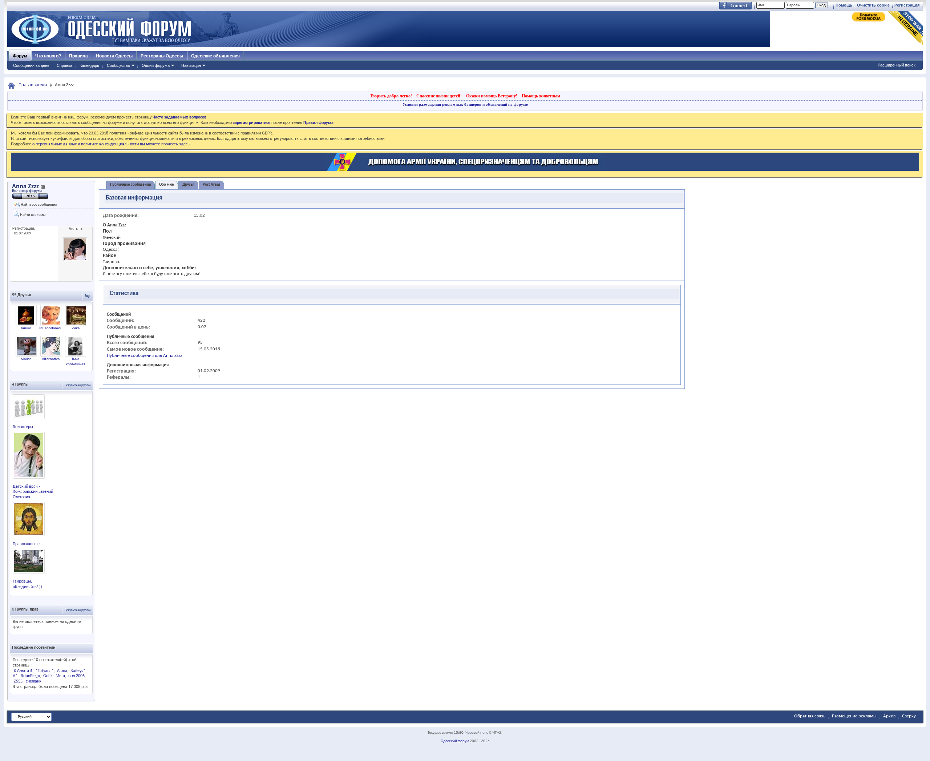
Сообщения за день (31, 65)
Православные (26, 544)
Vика (76, 328)
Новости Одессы (114, 56)
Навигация (191, 65)
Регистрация (906, 5)
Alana (62, 671)
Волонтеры (23, 427)
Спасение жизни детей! (439, 95)
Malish (26, 359)
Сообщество (118, 65)
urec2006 (76, 676)
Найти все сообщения (38, 205)
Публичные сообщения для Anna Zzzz (144, 355)
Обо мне (166, 185)
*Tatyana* (45, 671)
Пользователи (33, 84)
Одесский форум (455, 741)
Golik (47, 676)
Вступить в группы (77, 385)
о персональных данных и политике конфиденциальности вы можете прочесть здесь (111, 144)
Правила (78, 56)
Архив (889, 716)
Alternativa (51, 359)
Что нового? (48, 56)
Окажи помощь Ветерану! (491, 95)
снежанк (33, 681)
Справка (64, 65)
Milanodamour (51, 328)
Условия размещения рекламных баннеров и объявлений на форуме (465, 104)
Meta (60, 676)
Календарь (89, 65)
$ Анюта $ (23, 671)
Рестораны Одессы (162, 56)
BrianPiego (30, 676)
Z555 (18, 681)
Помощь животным (541, 95)
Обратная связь (809, 716)
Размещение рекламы (854, 716)
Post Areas (211, 185)
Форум (20, 56)
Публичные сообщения (130, 185)
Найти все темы (32, 215)
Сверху (909, 716)
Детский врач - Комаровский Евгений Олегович (33, 492)
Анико (26, 328)
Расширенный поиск (896, 65)
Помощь (844, 5)
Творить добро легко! (391, 95)
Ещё (87, 296)
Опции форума (156, 65)
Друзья (188, 185)
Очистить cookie (873, 5)
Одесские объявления (215, 56)
